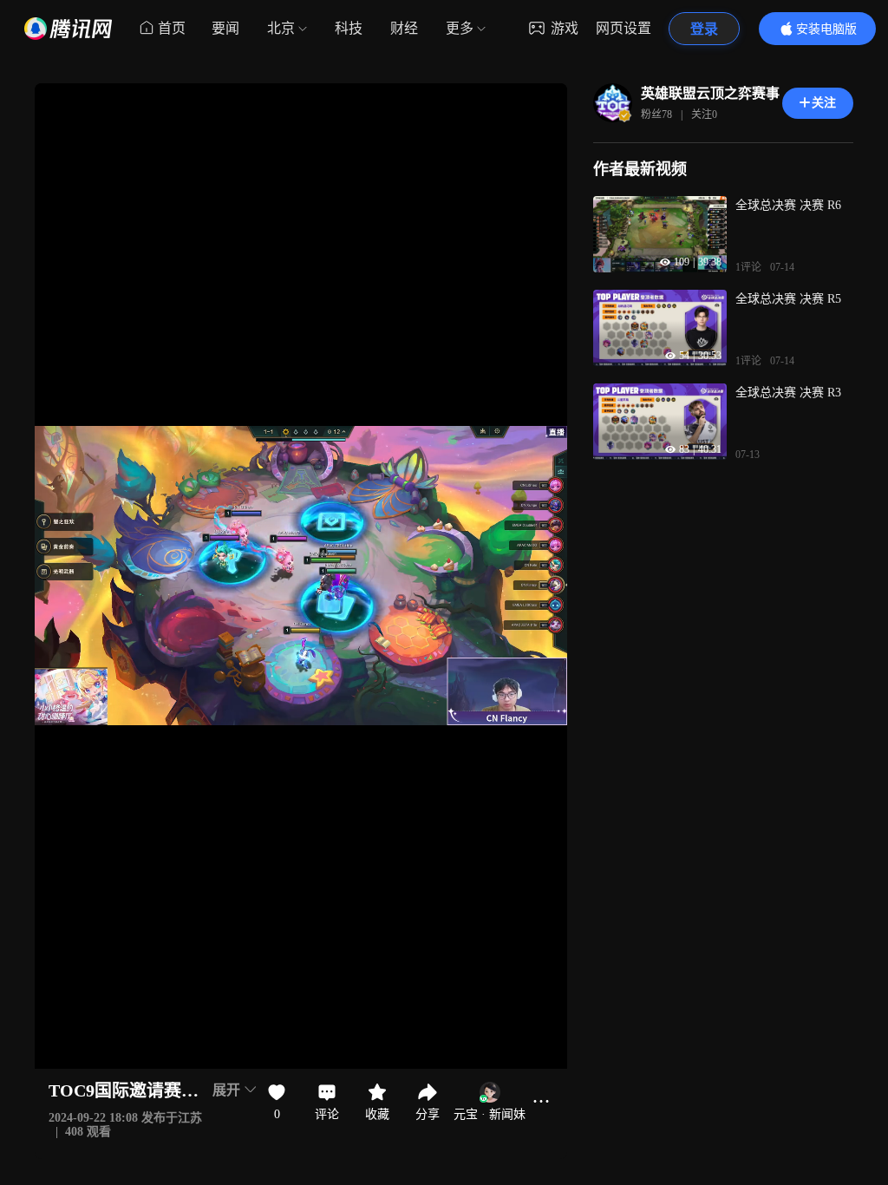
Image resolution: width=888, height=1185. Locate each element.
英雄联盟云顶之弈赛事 (710, 93)
